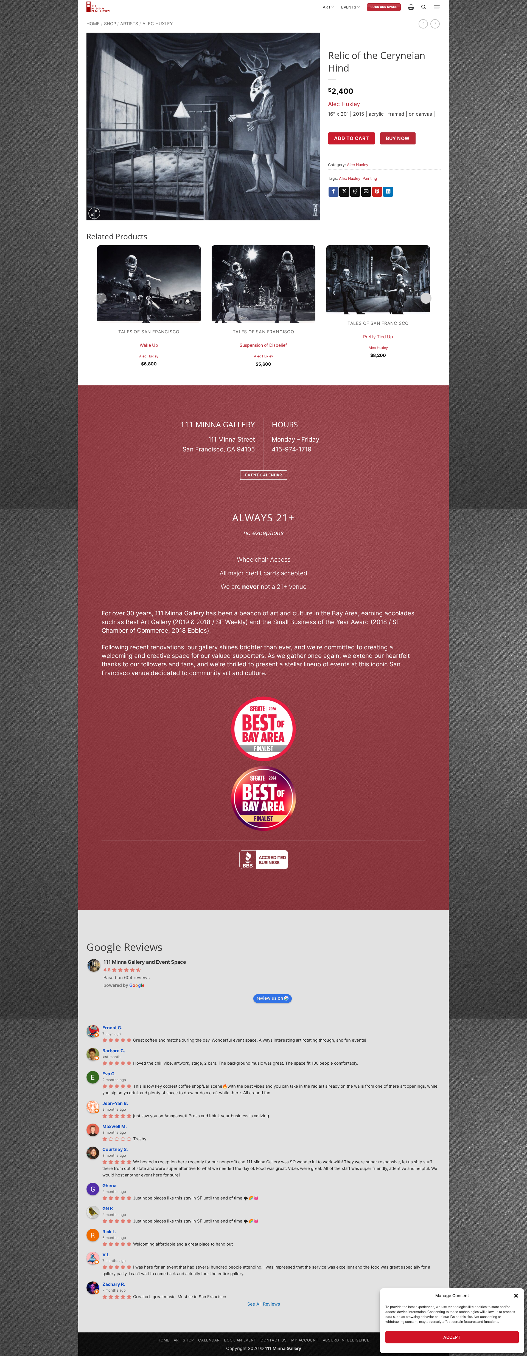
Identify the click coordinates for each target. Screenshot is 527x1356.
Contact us (273, 1340)
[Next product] (423, 24)
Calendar (209, 1340)
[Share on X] (344, 192)
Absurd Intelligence (346, 1340)
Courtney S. (115, 1149)
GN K (107, 1208)
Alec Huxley (157, 23)
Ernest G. (112, 1027)
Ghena (109, 1185)
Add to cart (351, 138)
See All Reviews (263, 1304)
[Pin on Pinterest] (377, 192)
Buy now (398, 138)
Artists (129, 23)
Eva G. (109, 1073)
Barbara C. (113, 1050)
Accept (452, 1337)
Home (93, 23)
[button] (516, 1295)
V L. (106, 1254)
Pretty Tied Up (378, 336)
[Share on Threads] (355, 192)
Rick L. (109, 1231)
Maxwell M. (114, 1126)
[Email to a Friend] (366, 192)
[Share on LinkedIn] (388, 192)
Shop (110, 23)
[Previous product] (435, 24)
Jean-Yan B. (115, 1103)
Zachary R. (113, 1284)
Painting (370, 178)
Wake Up (149, 345)
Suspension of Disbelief (263, 345)
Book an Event (240, 1340)
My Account (305, 1340)
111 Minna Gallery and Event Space (144, 962)
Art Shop (184, 1340)
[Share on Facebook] (333, 192)
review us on (270, 998)
